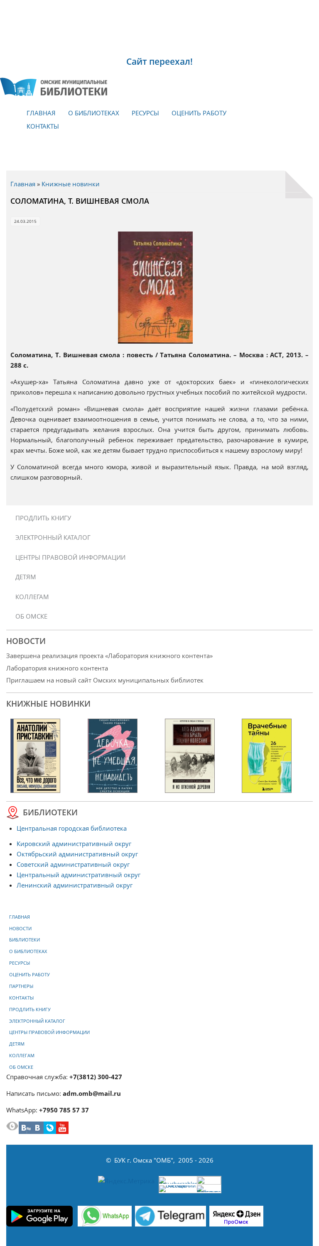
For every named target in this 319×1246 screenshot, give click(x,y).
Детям (25, 577)
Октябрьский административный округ (77, 854)
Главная (41, 113)
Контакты (43, 126)
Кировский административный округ (74, 843)
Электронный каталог (53, 537)
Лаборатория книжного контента (57, 668)
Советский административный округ (73, 864)
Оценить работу (199, 113)
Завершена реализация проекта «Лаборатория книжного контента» (109, 655)
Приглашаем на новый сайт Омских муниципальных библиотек (105, 680)
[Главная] (53, 87)
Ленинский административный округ (75, 885)
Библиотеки (24, 940)
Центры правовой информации (70, 557)
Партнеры (21, 986)
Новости (20, 928)
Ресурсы (145, 113)
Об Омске (31, 616)
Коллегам (32, 597)
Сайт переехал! (159, 61)
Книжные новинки (71, 184)
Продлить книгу (43, 518)
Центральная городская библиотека (72, 828)
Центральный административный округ (78, 874)
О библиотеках (93, 113)
